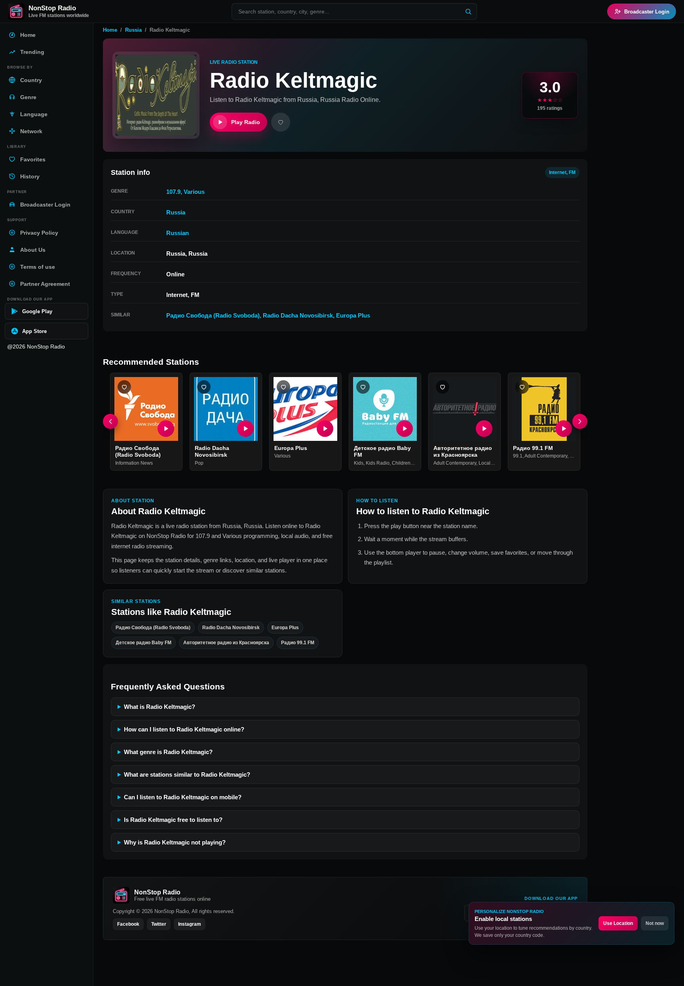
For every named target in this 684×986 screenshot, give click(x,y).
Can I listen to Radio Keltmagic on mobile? (182, 797)
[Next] (579, 421)
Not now (655, 923)
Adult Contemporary (454, 463)
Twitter (158, 924)
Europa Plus (353, 315)
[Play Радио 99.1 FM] (563, 428)
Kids (358, 463)
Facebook (128, 924)
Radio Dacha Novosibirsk (298, 315)
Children (401, 463)
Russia (133, 30)
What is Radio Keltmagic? (159, 706)
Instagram (189, 924)
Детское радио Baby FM (143, 642)
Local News (491, 463)
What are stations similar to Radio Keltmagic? (187, 774)
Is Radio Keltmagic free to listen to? (173, 819)
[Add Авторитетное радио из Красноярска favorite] (442, 387)
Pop (199, 463)
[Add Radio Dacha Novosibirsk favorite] (204, 387)
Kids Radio (378, 463)
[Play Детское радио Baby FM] (404, 428)
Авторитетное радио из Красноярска (462, 451)
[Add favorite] (280, 122)
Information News (134, 463)
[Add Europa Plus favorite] (283, 387)
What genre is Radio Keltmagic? (168, 752)
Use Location (618, 923)
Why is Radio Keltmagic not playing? (175, 842)
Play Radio (245, 122)
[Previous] (110, 421)
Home (110, 30)
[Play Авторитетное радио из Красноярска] (484, 428)
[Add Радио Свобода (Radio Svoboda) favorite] (124, 387)
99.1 (517, 456)
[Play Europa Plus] (325, 428)
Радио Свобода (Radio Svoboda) (213, 315)
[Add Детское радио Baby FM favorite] (363, 387)
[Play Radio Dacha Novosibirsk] (245, 428)
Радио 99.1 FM (533, 448)
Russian (177, 233)
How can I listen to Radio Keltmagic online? (184, 729)
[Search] (468, 11)
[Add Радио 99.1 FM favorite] (522, 387)
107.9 (173, 191)
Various (194, 191)
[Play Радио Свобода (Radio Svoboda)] (166, 428)
